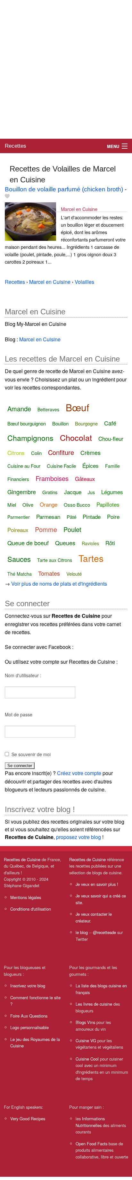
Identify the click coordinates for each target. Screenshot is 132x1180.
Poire (113, 516)
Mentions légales (25, 897)
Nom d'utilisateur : (23, 675)
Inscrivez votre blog (27, 986)
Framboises (52, 478)
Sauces (19, 559)
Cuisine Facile (61, 465)
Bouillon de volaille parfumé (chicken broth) (64, 189)
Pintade (92, 516)
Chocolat (76, 437)
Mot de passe (18, 714)
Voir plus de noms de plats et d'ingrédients (59, 583)
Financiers (18, 479)
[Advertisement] (66, 69)
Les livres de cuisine (94, 1004)
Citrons (16, 453)
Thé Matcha (19, 574)
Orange (48, 504)
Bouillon (60, 423)
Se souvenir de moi (31, 754)
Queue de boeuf (28, 542)
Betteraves (48, 409)
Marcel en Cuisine (79, 208)
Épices (90, 465)
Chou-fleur (110, 438)
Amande (19, 408)
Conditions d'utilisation (30, 909)
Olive (27, 504)
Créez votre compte (79, 773)
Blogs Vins (85, 1022)
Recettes (15, 146)
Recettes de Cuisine (22, 859)
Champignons (30, 438)
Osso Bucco (77, 504)
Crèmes (90, 452)
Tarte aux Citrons (54, 560)
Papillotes (108, 504)
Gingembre (21, 491)
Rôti (110, 543)
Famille (112, 466)
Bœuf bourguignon (26, 423)
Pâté (71, 516)
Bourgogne (86, 423)
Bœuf (77, 407)
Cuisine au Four (23, 465)
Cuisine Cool (87, 1059)
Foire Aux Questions (28, 1016)
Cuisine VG (86, 1040)
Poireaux (18, 530)
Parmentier (18, 517)
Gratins (50, 492)
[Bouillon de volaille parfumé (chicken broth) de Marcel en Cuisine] (30, 220)
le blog (82, 932)
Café (110, 423)
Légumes (112, 492)
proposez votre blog (78, 837)
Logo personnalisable (29, 1027)
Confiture (61, 452)
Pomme (46, 529)
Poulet (72, 529)
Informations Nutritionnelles (90, 1121)
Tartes (90, 558)
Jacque (72, 492)
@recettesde (104, 932)
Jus (91, 492)
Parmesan (48, 516)
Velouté (74, 573)
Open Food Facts (91, 1144)
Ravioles (90, 543)
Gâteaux (85, 479)
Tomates (49, 573)
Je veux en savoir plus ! (97, 884)
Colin (36, 453)
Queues (65, 542)
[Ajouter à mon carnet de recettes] (7, 196)
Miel (11, 504)
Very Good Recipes (27, 1118)
